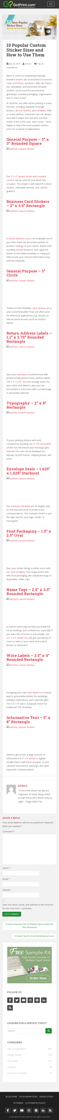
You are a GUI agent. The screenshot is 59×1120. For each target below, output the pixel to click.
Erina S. (28, 63)
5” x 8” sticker (29, 758)
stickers (19, 79)
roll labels (41, 110)
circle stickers (39, 308)
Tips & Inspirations (16, 1048)
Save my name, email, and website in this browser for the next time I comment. (27, 906)
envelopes (22, 374)
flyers (32, 83)
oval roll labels (18, 571)
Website (6, 889)
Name (6, 868)
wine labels (33, 692)
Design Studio (14, 1054)
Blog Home (11, 1096)
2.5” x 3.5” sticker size (17, 637)
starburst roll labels (20, 506)
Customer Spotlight (17, 1073)
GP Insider (12, 1060)
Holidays (11, 1066)
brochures (18, 83)
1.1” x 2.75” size (19, 381)
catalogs (19, 245)
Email (6, 879)
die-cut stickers (23, 110)
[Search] (48, 1030)
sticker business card (19, 238)
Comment (8, 831)
